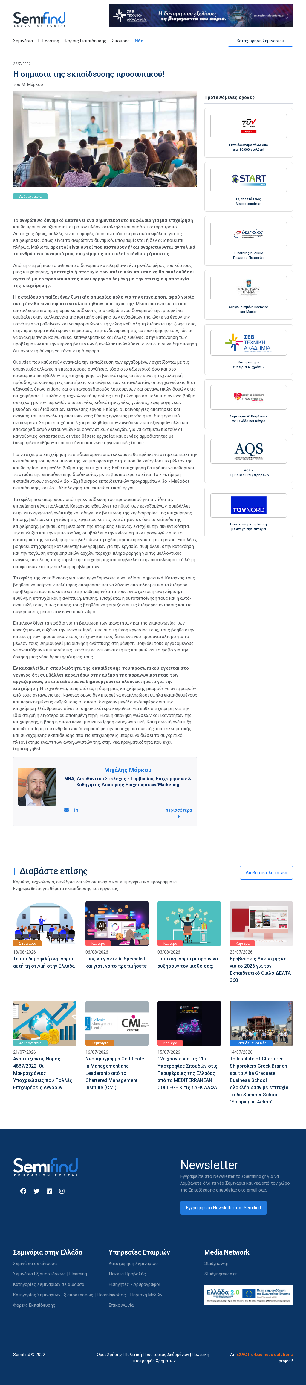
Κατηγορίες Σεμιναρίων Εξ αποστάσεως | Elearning (63, 1295)
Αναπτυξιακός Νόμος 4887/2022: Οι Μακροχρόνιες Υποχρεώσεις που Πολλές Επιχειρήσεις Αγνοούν (42, 1073)
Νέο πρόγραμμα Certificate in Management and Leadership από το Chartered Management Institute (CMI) (114, 1073)
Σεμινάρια (23, 41)
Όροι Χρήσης (109, 1354)
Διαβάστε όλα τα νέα (266, 872)
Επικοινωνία (121, 1305)
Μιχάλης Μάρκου (128, 770)
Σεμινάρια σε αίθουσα (35, 1263)
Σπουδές (121, 41)
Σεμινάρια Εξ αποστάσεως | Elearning (50, 1274)
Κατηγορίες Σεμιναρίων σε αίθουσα (48, 1284)
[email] (66, 810)
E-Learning (48, 41)
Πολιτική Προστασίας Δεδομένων (157, 1354)
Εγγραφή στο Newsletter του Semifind (223, 1207)
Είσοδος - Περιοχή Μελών (135, 1295)
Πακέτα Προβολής (127, 1274)
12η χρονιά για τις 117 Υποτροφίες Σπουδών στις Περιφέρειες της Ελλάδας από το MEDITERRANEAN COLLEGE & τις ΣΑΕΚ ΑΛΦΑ (187, 1073)
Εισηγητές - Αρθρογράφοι (134, 1284)
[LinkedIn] (76, 810)
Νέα (139, 41)
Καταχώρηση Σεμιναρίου (260, 41)
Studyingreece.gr (220, 1274)
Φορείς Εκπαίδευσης (85, 41)
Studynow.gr (216, 1263)
